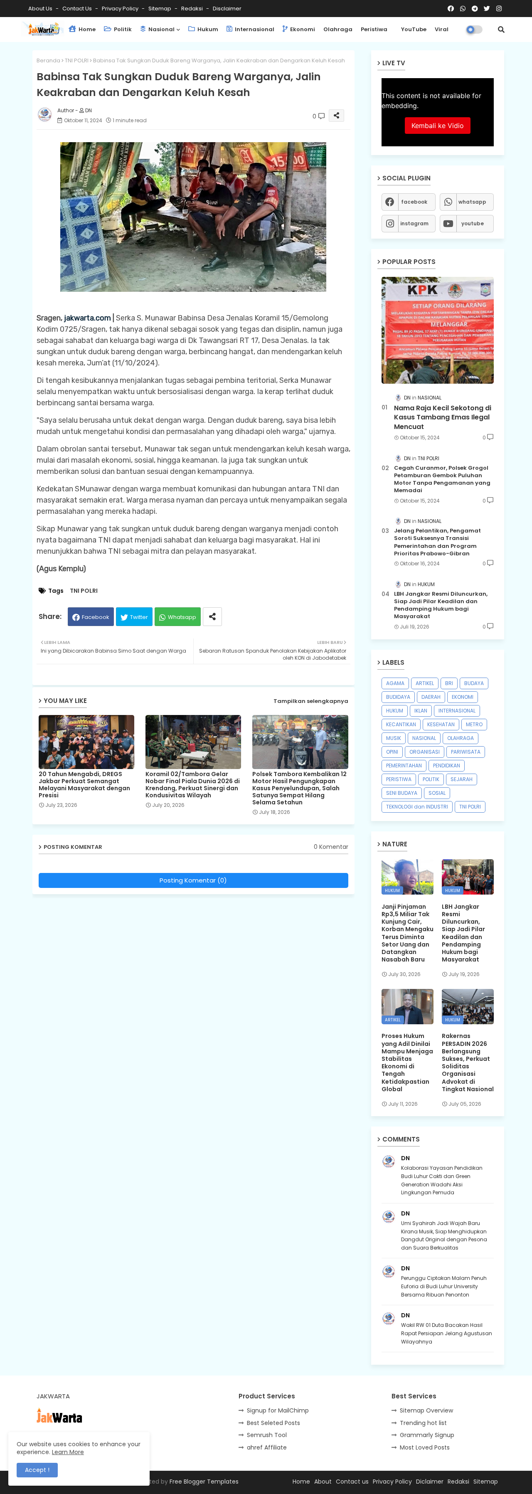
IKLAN (420, 710)
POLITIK (431, 779)
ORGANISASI (424, 751)
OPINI (392, 751)
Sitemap (160, 8)
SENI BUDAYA (401, 792)
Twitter (139, 617)
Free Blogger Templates (204, 1481)
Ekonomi (302, 29)
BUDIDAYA (398, 696)
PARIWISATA (465, 751)
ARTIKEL (425, 683)
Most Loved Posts (425, 1447)
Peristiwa (374, 29)
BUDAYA (474, 683)
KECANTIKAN (401, 724)
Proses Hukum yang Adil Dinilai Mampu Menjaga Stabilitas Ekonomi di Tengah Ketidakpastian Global (407, 1062)
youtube (472, 223)
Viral (441, 29)
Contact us (77, 8)
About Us (41, 8)
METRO (474, 724)
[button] (501, 29)
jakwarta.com (87, 318)
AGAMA (395, 683)
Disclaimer (227, 8)
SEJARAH (462, 779)
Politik (122, 29)
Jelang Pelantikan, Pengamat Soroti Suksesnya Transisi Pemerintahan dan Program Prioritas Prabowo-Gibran (437, 542)
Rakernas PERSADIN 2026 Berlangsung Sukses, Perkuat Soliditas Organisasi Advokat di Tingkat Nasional (468, 1062)
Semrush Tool (267, 1435)
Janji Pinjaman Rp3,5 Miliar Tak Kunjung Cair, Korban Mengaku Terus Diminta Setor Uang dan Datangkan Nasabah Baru (407, 933)
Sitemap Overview (426, 1410)
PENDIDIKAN (446, 765)
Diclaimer (429, 1481)
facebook (414, 201)
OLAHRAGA (460, 738)
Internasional (254, 29)
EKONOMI (462, 696)
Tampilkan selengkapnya (310, 701)
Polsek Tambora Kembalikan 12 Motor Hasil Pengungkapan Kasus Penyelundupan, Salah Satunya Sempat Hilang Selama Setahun (299, 788)
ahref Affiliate (267, 1447)
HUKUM (394, 710)
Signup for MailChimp (278, 1410)
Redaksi (192, 8)
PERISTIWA (398, 779)
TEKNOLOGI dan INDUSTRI (417, 806)
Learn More (68, 1452)
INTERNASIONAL (456, 710)
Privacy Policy (121, 8)
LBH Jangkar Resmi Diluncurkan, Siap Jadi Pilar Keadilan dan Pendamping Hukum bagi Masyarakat (441, 605)
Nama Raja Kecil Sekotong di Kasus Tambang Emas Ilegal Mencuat (442, 417)
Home (86, 29)
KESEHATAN (441, 724)
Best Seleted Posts (273, 1423)
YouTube (413, 29)
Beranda (48, 60)
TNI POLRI (77, 60)
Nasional (161, 29)
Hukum (207, 29)
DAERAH (431, 696)
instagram (414, 223)
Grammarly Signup (427, 1435)
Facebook (95, 617)
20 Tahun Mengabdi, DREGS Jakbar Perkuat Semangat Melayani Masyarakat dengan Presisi (84, 785)
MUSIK (393, 738)
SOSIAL (437, 792)
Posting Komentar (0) (193, 880)
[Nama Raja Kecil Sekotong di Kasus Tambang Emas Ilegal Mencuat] (438, 330)
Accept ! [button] (37, 1470)
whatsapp (472, 201)
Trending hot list (423, 1423)
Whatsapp (182, 617)
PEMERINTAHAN (404, 765)
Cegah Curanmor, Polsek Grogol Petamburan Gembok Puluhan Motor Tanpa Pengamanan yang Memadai (442, 479)
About (323, 1481)
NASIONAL (424, 738)
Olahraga (337, 29)
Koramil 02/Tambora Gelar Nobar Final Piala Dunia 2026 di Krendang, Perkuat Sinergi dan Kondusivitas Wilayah (192, 785)
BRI (449, 683)
